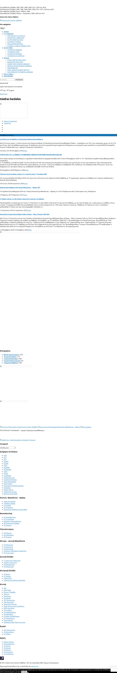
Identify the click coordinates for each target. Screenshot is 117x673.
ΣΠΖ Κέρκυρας (9, 567)
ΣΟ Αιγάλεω (8, 610)
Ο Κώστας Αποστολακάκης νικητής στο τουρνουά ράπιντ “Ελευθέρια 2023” (23, 174)
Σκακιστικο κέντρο (10, 492)
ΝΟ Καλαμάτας (9, 535)
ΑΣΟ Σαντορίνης (9, 630)
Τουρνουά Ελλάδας (11, 359)
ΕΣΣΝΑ (6, 462)
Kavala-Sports (8, 490)
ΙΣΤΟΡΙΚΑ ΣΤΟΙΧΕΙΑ (14, 42)
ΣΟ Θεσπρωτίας (9, 565)
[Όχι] (28, 672)
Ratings (6, 58)
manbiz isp (34, 666)
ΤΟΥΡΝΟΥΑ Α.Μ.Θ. (13, 52)
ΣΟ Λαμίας (7, 576)
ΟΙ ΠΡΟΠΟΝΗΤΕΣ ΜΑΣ (15, 40)
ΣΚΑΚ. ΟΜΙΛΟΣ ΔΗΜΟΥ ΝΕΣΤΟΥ (18, 70)
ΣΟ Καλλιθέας (8, 614)
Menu (2, 28)
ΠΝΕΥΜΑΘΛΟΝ (12, 68)
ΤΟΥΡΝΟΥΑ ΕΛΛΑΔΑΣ (14, 54)
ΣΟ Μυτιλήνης (9, 632)
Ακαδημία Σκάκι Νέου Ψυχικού (14, 622)
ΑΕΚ (5, 588)
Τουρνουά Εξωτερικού (12, 361)
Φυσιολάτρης (8, 620)
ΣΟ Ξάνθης (7, 506)
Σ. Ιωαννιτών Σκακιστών (12, 561)
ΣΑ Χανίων (7, 648)
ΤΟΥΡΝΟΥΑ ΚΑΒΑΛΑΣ (14, 50)
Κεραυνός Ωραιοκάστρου (12, 521)
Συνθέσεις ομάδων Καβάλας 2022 (18, 46)
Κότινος (6, 594)
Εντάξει (24, 672)
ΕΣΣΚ (5, 466)
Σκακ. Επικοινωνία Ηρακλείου (14, 606)
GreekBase (7, 476)
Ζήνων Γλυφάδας (10, 592)
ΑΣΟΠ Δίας (7, 590)
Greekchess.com (9, 478)
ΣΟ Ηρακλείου (9, 654)
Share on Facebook (10, 121)
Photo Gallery (8, 74)
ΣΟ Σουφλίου (8, 508)
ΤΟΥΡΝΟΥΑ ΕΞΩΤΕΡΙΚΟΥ (15, 56)
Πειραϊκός (7, 598)
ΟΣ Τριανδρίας (9, 519)
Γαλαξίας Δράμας (9, 504)
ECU (5, 458)
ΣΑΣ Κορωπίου (9, 602)
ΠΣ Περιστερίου (9, 600)
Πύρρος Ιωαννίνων (10, 563)
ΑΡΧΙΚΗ (6, 32)
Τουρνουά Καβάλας (11, 363)
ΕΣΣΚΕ (6, 474)
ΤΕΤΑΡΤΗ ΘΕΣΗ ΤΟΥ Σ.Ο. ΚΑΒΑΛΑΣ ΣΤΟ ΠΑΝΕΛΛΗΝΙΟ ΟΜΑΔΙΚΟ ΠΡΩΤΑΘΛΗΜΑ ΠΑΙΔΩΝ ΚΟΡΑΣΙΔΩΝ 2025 (31, 155)
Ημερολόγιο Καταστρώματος (14, 486)
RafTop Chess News (10, 494)
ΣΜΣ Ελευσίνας (9, 608)
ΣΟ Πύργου (8, 537)
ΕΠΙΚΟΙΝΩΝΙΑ (8, 76)
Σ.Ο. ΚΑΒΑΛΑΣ (9, 34)
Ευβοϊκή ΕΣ (8, 578)
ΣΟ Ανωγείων (8, 652)
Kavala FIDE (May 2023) (15, 62)
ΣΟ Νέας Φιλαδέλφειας (12, 616)
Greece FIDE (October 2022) (16, 60)
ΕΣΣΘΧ (6, 464)
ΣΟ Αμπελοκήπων (10, 612)
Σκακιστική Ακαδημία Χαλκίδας (14, 580)
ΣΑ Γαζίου (7, 646)
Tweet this (7, 123)
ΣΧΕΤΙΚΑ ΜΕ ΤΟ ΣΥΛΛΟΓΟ (16, 36)
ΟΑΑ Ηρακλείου (9, 644)
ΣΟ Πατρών (8, 533)
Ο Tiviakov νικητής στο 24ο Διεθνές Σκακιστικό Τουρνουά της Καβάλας (22, 199)
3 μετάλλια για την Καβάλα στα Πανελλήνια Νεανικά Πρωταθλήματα (21, 139)
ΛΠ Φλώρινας (8, 545)
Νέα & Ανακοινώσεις (11, 355)
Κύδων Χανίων (9, 642)
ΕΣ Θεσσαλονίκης (10, 517)
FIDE (5, 456)
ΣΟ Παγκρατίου (9, 618)
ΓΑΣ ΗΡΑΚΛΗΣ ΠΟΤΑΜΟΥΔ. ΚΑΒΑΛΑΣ (20, 72)
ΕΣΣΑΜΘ (7, 468)
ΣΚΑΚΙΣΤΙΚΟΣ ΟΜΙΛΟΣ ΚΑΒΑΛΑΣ (18, 64)
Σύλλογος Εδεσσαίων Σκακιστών (15, 551)
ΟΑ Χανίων (7, 650)
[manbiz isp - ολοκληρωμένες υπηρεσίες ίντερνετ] (17, 440)
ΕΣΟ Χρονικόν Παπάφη (11, 523)
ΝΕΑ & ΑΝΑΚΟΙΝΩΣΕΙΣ (15, 44)
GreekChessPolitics (10, 480)
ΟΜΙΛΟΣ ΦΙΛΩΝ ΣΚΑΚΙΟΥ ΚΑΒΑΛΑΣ (19, 66)
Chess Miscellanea (10, 482)
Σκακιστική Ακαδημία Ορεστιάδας (15, 510)
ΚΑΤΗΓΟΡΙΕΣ (8, 48)
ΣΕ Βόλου (7, 574)
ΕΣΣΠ (5, 472)
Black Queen (8, 484)
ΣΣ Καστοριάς (8, 549)
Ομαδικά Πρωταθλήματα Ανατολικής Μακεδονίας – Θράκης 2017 (20, 188)
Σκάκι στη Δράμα (9, 501)
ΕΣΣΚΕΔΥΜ (7, 470)
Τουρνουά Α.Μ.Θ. (10, 357)
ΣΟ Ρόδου (7, 634)
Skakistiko (7, 488)
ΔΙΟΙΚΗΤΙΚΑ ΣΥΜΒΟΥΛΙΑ (15, 38)
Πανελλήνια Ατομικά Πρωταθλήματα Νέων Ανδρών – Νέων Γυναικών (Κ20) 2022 (24, 214)
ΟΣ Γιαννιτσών (9, 553)
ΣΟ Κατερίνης (8, 547)
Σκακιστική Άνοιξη (10, 604)
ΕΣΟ (5, 460)
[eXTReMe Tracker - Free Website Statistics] (2, 659)
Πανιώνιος (7, 596)
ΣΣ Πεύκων (7, 525)
